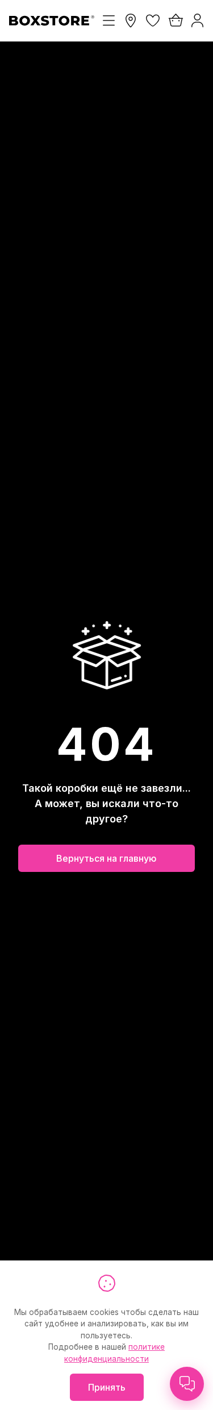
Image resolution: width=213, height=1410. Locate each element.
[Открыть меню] (108, 20)
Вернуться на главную (106, 858)
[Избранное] (153, 20)
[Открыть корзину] (175, 20)
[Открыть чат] (187, 1384)
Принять (107, 1387)
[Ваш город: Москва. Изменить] (130, 20)
